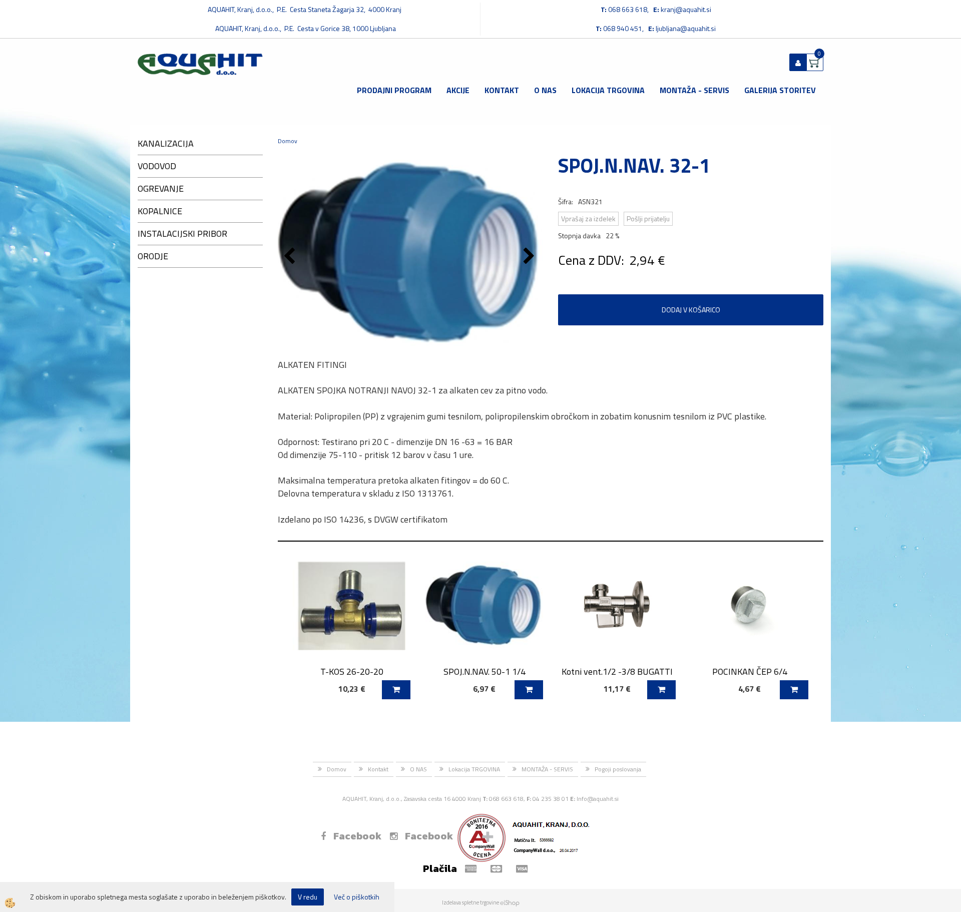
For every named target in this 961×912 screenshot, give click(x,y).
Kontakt (502, 90)
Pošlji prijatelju (648, 218)
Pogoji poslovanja (618, 769)
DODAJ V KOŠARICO (691, 309)
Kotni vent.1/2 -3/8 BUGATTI (617, 671)
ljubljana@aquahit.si (686, 28)
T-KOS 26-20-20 (351, 671)
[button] (530, 257)
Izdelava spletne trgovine (470, 902)
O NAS (545, 90)
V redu (307, 896)
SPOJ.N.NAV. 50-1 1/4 (484, 671)
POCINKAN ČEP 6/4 (749, 671)
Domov (287, 141)
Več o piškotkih (356, 897)
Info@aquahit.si (598, 798)
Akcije (457, 90)
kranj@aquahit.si (686, 9)
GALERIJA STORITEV (780, 90)
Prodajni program (394, 90)
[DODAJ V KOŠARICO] (396, 689)
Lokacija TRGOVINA (608, 90)
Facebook (357, 835)
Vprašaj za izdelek (588, 218)
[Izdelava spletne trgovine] (510, 902)
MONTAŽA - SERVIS (694, 90)
